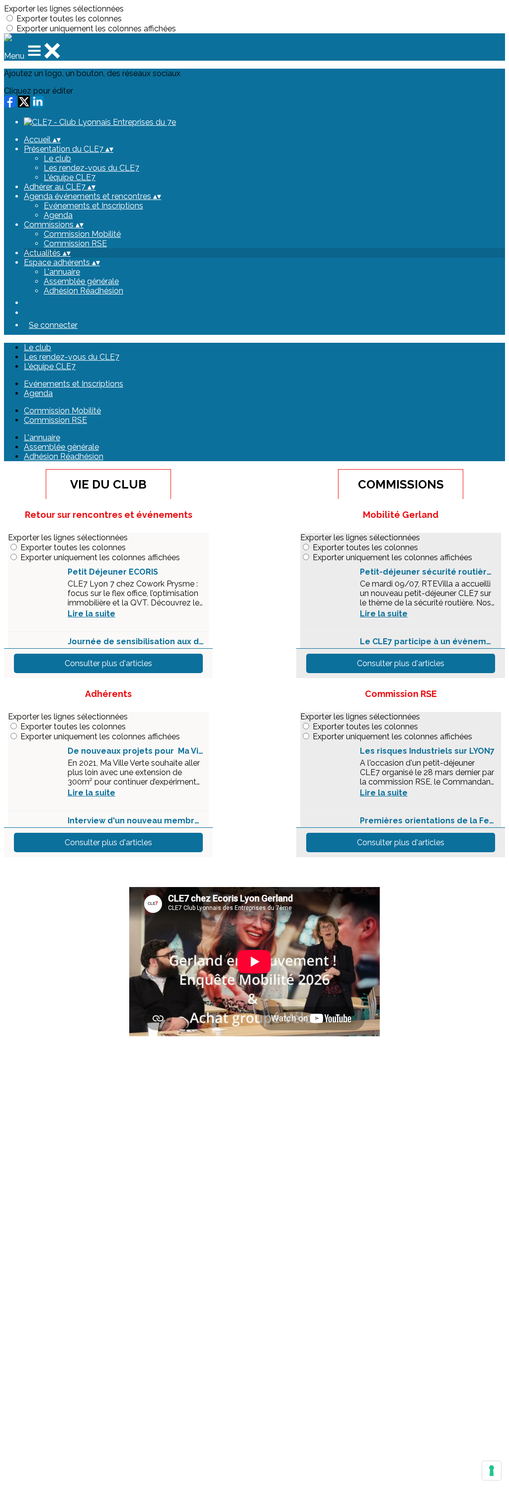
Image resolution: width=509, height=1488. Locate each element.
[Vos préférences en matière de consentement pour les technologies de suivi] (491, 1470)
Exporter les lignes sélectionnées (64, 8)
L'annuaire (62, 272)
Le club (57, 158)
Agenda (58, 215)
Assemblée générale (81, 281)
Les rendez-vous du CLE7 (91, 168)
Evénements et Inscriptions (93, 205)
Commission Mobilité (82, 234)
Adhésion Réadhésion (83, 291)
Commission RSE (75, 243)
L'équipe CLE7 (69, 177)
